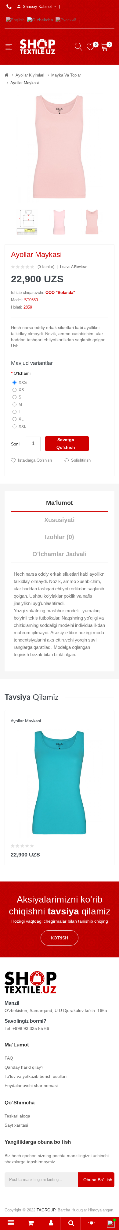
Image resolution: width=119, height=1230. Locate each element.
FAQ (9, 1058)
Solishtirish (81, 460)
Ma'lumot (59, 502)
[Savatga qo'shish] (106, 853)
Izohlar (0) (59, 537)
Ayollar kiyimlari (30, 75)
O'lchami (22, 373)
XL (21, 419)
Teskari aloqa (17, 1116)
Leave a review (73, 267)
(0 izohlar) (46, 267)
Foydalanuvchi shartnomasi (31, 1085)
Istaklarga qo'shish (35, 460)
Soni (15, 444)
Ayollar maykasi (24, 82)
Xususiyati (59, 520)
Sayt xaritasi (16, 1125)
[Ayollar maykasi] (27, 222)
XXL (22, 426)
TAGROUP (46, 1210)
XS (21, 390)
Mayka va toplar (66, 75)
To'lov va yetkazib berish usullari (36, 1076)
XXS (23, 382)
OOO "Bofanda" (60, 292)
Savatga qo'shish (65, 443)
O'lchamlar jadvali (59, 554)
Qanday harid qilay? (24, 1067)
